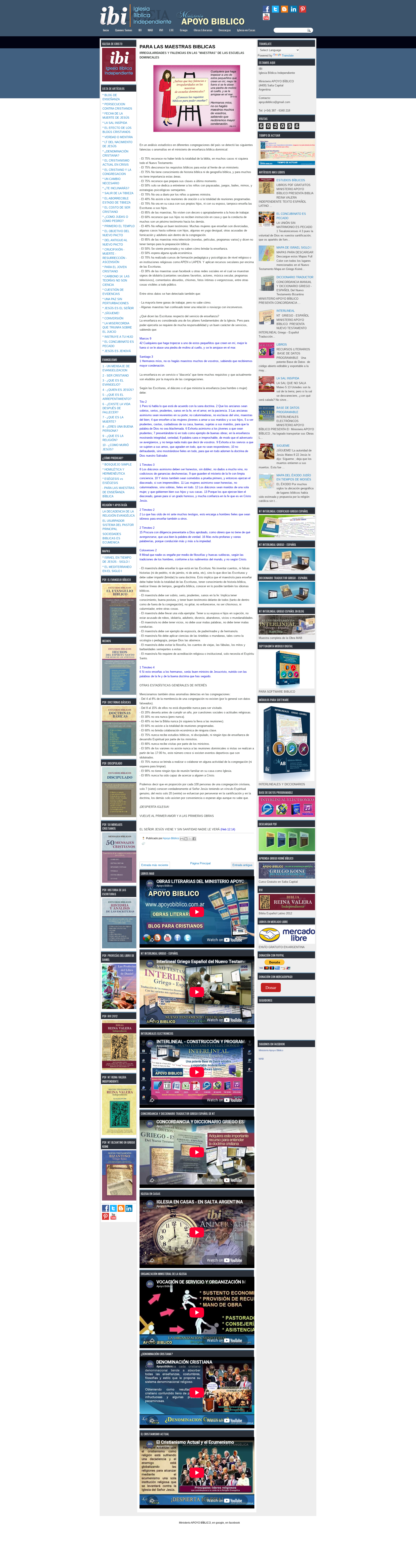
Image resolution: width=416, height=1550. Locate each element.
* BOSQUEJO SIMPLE (117, 464)
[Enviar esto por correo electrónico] (182, 839)
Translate (288, 55)
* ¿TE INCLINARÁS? (115, 188)
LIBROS (281, 344)
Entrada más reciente (154, 865)
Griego (183, 30)
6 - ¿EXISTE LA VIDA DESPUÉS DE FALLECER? (116, 408)
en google (218, 1522)
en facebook (232, 1522)
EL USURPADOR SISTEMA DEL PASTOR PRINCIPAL (118, 525)
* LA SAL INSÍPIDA (114, 122)
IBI (139, 30)
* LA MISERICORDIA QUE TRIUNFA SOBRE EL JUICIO (117, 327)
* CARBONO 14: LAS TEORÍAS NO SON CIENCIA (116, 280)
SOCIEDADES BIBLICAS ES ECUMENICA (111, 538)
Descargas (225, 30)
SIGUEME (283, 445)
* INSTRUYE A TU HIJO (117, 336)
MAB (150, 30)
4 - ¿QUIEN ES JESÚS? (118, 389)
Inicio (106, 30)
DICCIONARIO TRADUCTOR (294, 277)
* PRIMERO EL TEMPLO (118, 226)
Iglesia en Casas (246, 30)
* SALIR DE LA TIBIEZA (117, 193)
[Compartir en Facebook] (194, 839)
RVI (161, 30)
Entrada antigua (242, 865)
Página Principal (200, 863)
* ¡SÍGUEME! (110, 313)
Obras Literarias (203, 30)
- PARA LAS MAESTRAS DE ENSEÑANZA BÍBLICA (118, 492)
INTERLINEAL (285, 310)
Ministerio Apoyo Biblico (271, 1050)
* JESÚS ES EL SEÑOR (118, 308)
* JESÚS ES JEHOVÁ (116, 351)
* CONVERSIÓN (112, 318)
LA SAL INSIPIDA (287, 378)
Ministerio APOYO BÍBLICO (195, 1522)
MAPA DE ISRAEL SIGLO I (293, 247)
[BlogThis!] (186, 839)
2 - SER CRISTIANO (115, 375)
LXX (171, 30)
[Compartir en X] (190, 839)
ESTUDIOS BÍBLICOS (290, 180)
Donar (270, 987)
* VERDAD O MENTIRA (117, 137)
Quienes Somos (123, 30)
